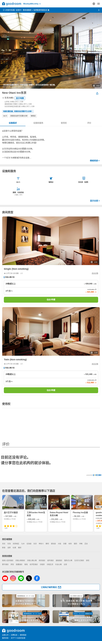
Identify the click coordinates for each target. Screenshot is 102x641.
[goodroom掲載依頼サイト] (25, 616)
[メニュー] (98, 4)
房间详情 (95, 273)
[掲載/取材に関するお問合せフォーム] (76, 616)
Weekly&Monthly (31, 4)
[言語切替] (94, 4)
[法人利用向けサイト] (76, 600)
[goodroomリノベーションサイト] (25, 600)
